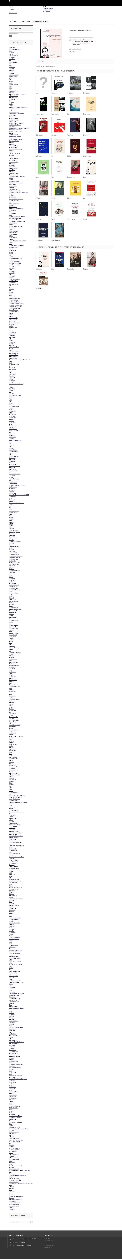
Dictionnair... (86, 114)
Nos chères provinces (14, 298)
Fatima (10, 88)
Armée (10, 110)
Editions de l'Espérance (15, 590)
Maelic (10, 1005)
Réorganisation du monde (15, 1075)
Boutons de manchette (14, 49)
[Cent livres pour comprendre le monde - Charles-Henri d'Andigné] (75, 209)
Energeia (11, 427)
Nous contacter (13, 13)
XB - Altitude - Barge (14, 868)
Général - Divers (13, 207)
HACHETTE (12, 655)
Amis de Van (12, 475)
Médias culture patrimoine (15, 881)
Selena (10, 504)
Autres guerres (12, 115)
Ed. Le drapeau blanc (14, 853)
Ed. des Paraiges (13, 300)
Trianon (11, 1037)
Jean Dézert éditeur (14, 1043)
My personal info (49, 1245)
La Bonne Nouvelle (13, 831)
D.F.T (10, 480)
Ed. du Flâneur (12, 1072)
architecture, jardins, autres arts (17, 94)
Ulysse (10, 409)
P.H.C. (10, 371)
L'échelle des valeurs (14, 1178)
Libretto (11, 641)
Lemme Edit (12, 535)
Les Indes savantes (14, 633)
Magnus (11, 622)
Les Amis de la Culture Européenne (18, 1079)
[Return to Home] (10, 21)
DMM (10, 813)
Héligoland (11, 462)
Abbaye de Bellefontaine (15, 652)
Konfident (11, 528)
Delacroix (11, 289)
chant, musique (13, 97)
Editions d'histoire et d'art (15, 305)
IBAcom (11, 1101)
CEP (10, 1038)
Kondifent (11, 1013)
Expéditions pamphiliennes (16, 1064)
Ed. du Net (11, 1083)
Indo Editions (12, 1034)
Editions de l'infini (13, 451)
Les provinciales (13, 818)
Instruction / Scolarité (14, 154)
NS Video (11, 549)
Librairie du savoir (13, 1053)
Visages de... (70, 269)
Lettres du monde (13, 356)
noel (10, 1143)
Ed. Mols (11, 639)
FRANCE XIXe (12, 121)
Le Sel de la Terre (13, 1157)
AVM (10, 538)
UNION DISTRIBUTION (15, 918)
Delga (10, 1112)
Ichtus (10, 1074)
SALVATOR (12, 807)
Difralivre (11, 292)
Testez (10, 754)
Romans (16, 21)
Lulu (10, 948)
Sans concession (13, 1051)
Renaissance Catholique (15, 1180)
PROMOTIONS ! (13, 189)
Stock (10, 688)
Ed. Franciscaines (13, 810)
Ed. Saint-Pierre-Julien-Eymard (17, 485)
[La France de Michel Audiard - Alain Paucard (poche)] (43, 146)
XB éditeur (11, 869)
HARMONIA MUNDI (14, 905)
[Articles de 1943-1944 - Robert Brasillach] (43, 259)
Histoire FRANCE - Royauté (16, 123)
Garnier (11, 606)
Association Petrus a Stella (16, 836)
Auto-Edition (12, 268)
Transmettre (12, 578)
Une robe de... (55, 240)
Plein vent (11, 718)
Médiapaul (11, 602)
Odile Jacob (12, 684)
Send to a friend (76, 49)
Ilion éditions (12, 696)
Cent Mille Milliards (14, 720)
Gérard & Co (12, 321)
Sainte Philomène (13, 861)
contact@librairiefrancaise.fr (23, 1245)
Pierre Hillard (12, 377)
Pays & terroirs (13, 374)
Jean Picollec (12, 779)
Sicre (10, 398)
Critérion (11, 516)
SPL (10, 401)
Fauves (11, 340)
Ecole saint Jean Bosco (15, 961)
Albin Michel (12, 668)
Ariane (10, 752)
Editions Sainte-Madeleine (15, 556)
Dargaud (11, 517)
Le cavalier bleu (13, 612)
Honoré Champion (13, 430)
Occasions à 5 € (13, 174)
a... (84, 198)
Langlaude (11, 345)
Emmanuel (11, 543)
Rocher (10, 683)
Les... (84, 177)
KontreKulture (12, 332)
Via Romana (12, 815)
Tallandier (11, 604)
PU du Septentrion (13, 625)
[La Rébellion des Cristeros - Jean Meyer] (43, 278)
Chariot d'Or (12, 749)
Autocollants (12, 59)
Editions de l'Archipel (14, 686)
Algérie (10, 242)
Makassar (11, 1059)
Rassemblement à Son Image (16, 812)
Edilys (10, 963)
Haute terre (11, 435)
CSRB (10, 873)
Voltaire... (70, 135)
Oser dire (11, 763)
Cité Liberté (12, 1100)
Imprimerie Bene (13, 327)
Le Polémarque (13, 895)
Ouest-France (12, 369)
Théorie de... (39, 135)
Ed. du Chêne (12, 1082)
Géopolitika (12, 1022)
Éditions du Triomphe (14, 557)
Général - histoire (13, 118)
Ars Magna (11, 490)
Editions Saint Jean (14, 1001)
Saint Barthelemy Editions (15, 1116)
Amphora (11, 1069)
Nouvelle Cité (12, 710)
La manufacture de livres (15, 609)
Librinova (11, 728)
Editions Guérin (13, 482)
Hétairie (11, 897)
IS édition (11, 709)
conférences (12, 67)
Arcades (11, 989)
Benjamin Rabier (13, 145)
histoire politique (13, 186)
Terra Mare (11, 540)
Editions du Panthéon (14, 699)
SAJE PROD (12, 551)
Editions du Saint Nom (14, 308)
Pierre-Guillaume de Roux (15, 797)
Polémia (11, 379)
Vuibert (10, 783)
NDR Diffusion (12, 1133)
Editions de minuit (13, 607)
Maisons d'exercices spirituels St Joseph (19, 359)
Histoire (11, 117)
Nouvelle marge (13, 1000)
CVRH (10, 454)
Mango (10, 520)
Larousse (11, 681)
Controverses (12, 213)
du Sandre (11, 911)
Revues (11, 390)
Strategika (11, 1024)
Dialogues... (86, 93)
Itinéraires (11, 445)
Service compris (13, 1098)
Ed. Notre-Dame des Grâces (16, 303)
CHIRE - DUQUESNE (14, 971)
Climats (11, 934)
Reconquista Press (14, 956)
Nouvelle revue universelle (15, 1165)
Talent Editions (12, 713)
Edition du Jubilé (13, 553)
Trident (10, 979)
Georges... (70, 93)
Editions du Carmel (14, 585)
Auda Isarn (11, 266)
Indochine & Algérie (14, 112)
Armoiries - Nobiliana (14, 1148)
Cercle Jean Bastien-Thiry (15, 279)
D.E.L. (10, 287)
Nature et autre (12, 197)
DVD (10, 80)
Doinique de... (71, 177)
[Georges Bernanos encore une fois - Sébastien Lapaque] (75, 83)
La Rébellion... (39, 288)
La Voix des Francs (14, 1204)
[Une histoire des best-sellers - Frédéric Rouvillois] (91, 209)
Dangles (11, 746)
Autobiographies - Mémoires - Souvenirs (19, 128)
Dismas (11, 294)
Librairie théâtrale (13, 1091)
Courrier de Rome (13, 284)
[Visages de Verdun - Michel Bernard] (75, 259)
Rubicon (11, 448)
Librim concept (12, 464)
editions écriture (13, 450)
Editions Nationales (14, 311)
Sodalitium (11, 491)
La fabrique (11, 501)
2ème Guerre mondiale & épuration (18, 107)
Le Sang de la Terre (14, 347)
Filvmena (11, 844)
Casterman (11, 926)
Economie (11, 1145)
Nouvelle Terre (12, 765)
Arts (10, 89)
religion (10, 83)
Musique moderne (13, 75)
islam (10, 137)
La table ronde (12, 599)
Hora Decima (12, 565)
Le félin (11, 913)
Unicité (10, 902)
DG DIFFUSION (13, 744)
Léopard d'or (12, 467)
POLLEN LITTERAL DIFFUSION (17, 795)
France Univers (13, 429)
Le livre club (12, 459)
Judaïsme (11, 142)
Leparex (11, 350)
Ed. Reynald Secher (14, 554)
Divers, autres (12, 184)
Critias (10, 1026)
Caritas (10, 886)
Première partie (13, 849)
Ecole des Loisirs (13, 945)
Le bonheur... (87, 156)
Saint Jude (11, 821)
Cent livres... (71, 219)
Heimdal (11, 253)
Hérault (10, 1090)
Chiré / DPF (12, 977)
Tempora (11, 1093)
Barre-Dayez (12, 271)
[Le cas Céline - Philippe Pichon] (43, 167)
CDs (10, 63)
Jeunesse (11, 70)
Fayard (10, 675)
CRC (10, 285)
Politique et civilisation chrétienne (17, 216)
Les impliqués (12, 337)
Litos (10, 712)
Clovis (10, 805)
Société (11, 239)
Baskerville (11, 273)
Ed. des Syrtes (13, 908)
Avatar (10, 269)
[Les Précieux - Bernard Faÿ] (75, 188)
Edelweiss (11, 1016)
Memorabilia (12, 890)
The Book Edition (13, 1021)
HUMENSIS (12, 742)
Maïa (10, 1120)
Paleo (10, 966)
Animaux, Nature (13, 247)
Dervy (10, 1085)
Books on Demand (13, 620)
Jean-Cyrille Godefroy (14, 799)
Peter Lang (11, 376)
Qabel (10, 852)
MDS (10, 507)
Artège (10, 670)
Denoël (10, 596)
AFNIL (10, 1103)
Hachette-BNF (12, 733)
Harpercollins (12, 721)
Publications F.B (13, 470)
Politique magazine (14, 1206)
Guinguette (11, 68)
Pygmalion (11, 929)
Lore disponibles (13, 417)
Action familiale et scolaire (15, 258)
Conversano (12, 997)
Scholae (11, 968)
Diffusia (11, 820)
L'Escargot (11, 855)
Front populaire (12, 1201)
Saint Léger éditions (14, 564)
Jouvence (11, 778)
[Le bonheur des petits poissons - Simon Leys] (91, 146)
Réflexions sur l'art (13, 96)
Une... (85, 219)
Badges (11, 54)
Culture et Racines (13, 530)
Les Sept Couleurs (13, 351)
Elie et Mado (12, 987)
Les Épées (11, 1188)
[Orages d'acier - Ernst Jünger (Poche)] (91, 259)
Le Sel (10, 969)
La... (52, 269)
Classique (11, 73)
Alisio (10, 789)
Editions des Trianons (14, 466)
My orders (47, 1238)
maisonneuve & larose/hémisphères (18, 802)
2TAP (10, 1124)
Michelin (11, 519)
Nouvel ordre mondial (14, 1141)
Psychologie (12, 195)
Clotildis (11, 876)
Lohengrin (11, 1009)
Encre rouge (12, 1088)
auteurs (11, 248)
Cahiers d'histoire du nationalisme (17, 1175)
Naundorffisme (12, 1050)
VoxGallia (11, 1003)
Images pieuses (13, 223)
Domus (10, 847)
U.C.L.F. (11, 408)
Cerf (10, 651)
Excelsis (11, 581)
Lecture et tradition (13, 1182)
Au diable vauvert (13, 628)
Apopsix (11, 477)
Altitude (11, 871)
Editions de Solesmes (14, 570)
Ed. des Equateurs (13, 919)
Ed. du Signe (12, 422)
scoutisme (11, 150)
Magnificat (11, 522)
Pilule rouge (12, 1014)
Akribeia (11, 260)
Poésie (10, 229)
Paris (10, 202)
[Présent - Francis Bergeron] (59, 125)
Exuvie (10, 755)
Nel (9, 366)
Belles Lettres (12, 496)
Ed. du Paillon (12, 1046)
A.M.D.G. (11, 257)
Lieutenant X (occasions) (15, 149)
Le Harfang (11, 1186)
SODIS (10, 591)
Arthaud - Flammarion (14, 923)
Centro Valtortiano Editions (16, 842)
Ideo (10, 723)
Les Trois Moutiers (13, 353)
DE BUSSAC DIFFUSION (15, 964)
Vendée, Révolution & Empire (16, 113)
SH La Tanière (12, 580)
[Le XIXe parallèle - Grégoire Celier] (59, 209)
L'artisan (11, 715)
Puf (10, 385)
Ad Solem (11, 707)
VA (9, 623)
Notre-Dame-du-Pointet (15, 1067)
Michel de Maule (13, 610)
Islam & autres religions (15, 136)
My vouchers (48, 1247)
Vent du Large (12, 411)
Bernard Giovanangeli (14, 725)
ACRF (10, 960)
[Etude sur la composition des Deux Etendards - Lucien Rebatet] (43, 188)
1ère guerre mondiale (14, 108)
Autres (10, 51)
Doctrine (11, 211)
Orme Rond (12, 368)
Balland (11, 615)
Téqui (10, 548)
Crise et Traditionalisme (15, 218)
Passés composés (13, 792)
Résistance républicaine (15, 952)
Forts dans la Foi (13, 318)
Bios (10, 985)
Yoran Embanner (13, 800)
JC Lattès (11, 657)
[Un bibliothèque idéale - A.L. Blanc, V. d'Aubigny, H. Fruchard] (59, 146)
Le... (68, 114)
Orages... (85, 269)
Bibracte (11, 1104)
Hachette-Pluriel (13, 680)
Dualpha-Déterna (13, 297)
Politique (11, 179)
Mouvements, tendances (15, 129)
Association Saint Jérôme (15, 950)
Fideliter (11, 316)
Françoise (11, 1194)
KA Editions (12, 768)
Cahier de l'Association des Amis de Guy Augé (21, 1183)
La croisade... (55, 114)
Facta (10, 314)
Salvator (11, 816)
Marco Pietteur (12, 750)
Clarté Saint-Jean (13, 281)
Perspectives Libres (14, 729)
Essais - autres (13, 234)
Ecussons (11, 52)
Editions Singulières (14, 456)
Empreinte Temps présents (16, 832)
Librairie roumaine (13, 1035)
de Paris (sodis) (13, 617)
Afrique (10, 244)
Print (73, 51)
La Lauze (11, 1137)
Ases (10, 446)
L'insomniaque (12, 461)
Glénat (10, 694)
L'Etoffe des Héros (13, 1108)
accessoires (12, 47)
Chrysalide (11, 1058)
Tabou (10, 1172)
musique (11, 171)
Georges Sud (12, 414)
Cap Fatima (12, 1080)
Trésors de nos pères (14, 1127)
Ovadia (10, 1109)
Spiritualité (11, 205)
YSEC (10, 413)
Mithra (10, 361)
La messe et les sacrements (16, 208)
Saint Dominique (13, 882)
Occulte (11, 178)
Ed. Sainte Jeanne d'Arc (15, 980)
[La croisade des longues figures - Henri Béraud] (59, 104)
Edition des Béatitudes (14, 953)
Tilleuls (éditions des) (14, 1138)
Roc (10, 392)
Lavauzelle (11, 741)
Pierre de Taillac (13, 512)
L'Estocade (11, 865)
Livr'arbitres (12, 1114)
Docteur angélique (13, 823)
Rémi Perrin (12, 388)
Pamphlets (11, 187)
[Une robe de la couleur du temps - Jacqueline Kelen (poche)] (59, 230)
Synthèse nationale (14, 406)
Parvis (10, 1071)
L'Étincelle (11, 1198)
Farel (10, 544)
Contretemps (12, 829)
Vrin (10, 472)
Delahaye (11, 1017)
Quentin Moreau (13, 834)
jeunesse (11, 81)
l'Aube (10, 916)
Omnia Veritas (12, 469)
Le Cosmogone (13, 1040)
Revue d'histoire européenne (16, 1196)
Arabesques (12, 1066)
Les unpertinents (13, 767)
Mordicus (11, 689)
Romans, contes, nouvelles (16, 226)
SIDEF (10, 453)
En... (52, 177)
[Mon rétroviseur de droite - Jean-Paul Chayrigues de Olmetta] (59, 83)
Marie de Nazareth (13, 837)
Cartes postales (13, 62)
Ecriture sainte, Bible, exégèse (17, 221)
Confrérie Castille (13, 976)
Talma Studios (12, 726)
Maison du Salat (13, 358)
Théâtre (11, 236)
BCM (10, 274)
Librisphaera (12, 1077)
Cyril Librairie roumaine (15, 1117)
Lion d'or (11, 984)
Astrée (10, 1011)
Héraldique (11, 92)
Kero (10, 692)
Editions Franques (13, 310)
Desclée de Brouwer (14, 665)
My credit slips (48, 1240)
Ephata (10, 731)
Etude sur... (39, 198)
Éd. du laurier (12, 561)
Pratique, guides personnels (16, 199)
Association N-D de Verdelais (16, 993)
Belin (10, 794)
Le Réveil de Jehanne (14, 1056)
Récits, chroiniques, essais (16, 1140)
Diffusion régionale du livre (15, 887)
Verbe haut (11, 894)
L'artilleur (11, 664)
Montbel (11, 649)
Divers (10, 65)
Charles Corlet (12, 1096)
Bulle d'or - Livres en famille (16, 1027)
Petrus (10, 575)
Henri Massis (12, 160)
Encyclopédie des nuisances (16, 503)
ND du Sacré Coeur (14, 364)
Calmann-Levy (12, 691)
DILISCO (11, 771)
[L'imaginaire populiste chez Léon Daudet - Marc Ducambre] (43, 230)
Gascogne (11, 903)
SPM (10, 339)
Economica (12, 992)
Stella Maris (12, 405)
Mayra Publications (14, 995)
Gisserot (11, 533)
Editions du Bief (13, 627)
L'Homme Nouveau (13, 546)
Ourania (11, 808)
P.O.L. (10, 372)
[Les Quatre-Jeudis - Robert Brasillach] (91, 167)
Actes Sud (11, 931)
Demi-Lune (11, 762)
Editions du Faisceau (14, 998)
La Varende (12, 165)
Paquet (10, 705)
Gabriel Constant (13, 319)
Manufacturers (18, 1215)
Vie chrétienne (12, 210)
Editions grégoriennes (14, 532)
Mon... (53, 93)
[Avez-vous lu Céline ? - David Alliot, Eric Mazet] (43, 104)
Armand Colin (12, 667)
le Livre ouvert (12, 583)
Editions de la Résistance (15, 306)
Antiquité (11, 133)
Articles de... (39, 269)
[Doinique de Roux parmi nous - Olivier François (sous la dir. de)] (75, 167)
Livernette (11, 1019)
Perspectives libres (14, 1169)
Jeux (10, 60)
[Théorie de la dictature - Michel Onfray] (43, 125)
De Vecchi (11, 421)
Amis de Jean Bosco (14, 261)
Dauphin (11, 921)
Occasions (11, 155)
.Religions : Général (14, 141)
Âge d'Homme (12, 334)
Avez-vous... (39, 114)
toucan (10, 673)
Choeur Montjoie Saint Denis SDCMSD (19, 495)
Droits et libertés (13, 536)
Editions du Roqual (13, 1132)
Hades (10, 660)
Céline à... (38, 219)
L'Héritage (11, 1156)
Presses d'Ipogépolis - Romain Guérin (18, 1128)
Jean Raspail (12, 163)
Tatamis (11, 525)
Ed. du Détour (12, 636)
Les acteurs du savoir (14, 562)
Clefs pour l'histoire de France (16, 1042)
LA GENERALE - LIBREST (16, 736)
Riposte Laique (12, 425)
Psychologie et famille (14, 191)
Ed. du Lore (12, 416)
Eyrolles (11, 654)
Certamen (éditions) (14, 860)
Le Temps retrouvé (13, 889)
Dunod (10, 701)
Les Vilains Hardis (13, 355)
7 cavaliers (11, 858)
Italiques (11, 331)
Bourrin (10, 594)
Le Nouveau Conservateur (15, 1199)
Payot (10, 943)
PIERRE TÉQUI (13, 586)
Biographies (12, 126)
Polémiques (12, 380)
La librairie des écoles (14, 775)
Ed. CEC (11, 1111)
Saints (10, 215)
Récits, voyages (13, 237)
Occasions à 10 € (13, 173)
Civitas (10, 884)
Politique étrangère (13, 134)
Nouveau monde (13, 659)
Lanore (10, 776)
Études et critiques (26, 21)
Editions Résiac (13, 483)
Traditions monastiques (15, 541)
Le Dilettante (12, 947)
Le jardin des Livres (14, 773)
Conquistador (12, 282)
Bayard (10, 697)
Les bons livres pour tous (15, 440)
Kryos (10, 643)
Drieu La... (86, 135)
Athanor (11, 738)
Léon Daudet (12, 166)
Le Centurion (12, 828)
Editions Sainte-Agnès (14, 474)
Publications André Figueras (16, 384)
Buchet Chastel (13, 635)
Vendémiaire (12, 910)
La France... (39, 156)
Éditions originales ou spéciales (17, 176)
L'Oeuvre (11, 343)
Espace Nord (12, 458)
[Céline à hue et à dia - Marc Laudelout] (43, 209)
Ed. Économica (13, 487)
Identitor (11, 326)
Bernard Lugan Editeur (14, 958)
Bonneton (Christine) (14, 647)
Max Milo (11, 781)
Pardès (10, 955)
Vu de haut (11, 1174)
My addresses (48, 1243)
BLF (10, 442)
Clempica (11, 438)
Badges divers (12, 57)
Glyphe (10, 527)
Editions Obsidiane (13, 479)
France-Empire (12, 839)
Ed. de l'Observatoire (14, 937)
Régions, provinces (14, 200)
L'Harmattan (12, 335)
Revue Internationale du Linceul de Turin (19, 1170)
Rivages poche (12, 932)
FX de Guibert (12, 676)
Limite (10, 1185)
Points (10, 509)
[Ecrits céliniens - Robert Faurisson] (75, 146)
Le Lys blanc (12, 874)
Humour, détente (13, 1151)
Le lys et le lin (12, 1119)
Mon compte (46, 11)
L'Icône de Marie (13, 826)
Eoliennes (11, 804)
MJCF (10, 363)
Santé (10, 194)
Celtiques (11, 277)
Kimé (10, 506)
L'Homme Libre (12, 342)
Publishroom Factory (14, 1063)
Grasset (11, 678)
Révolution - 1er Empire (15, 125)
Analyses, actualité (14, 181)
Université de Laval (14, 879)
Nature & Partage (13, 770)
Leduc (10, 787)
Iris (9, 329)
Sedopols (11, 396)
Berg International (13, 593)
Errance (11, 940)
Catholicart (11, 1130)
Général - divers (13, 147)
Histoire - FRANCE (13, 120)
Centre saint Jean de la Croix (16, 857)
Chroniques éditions (14, 511)
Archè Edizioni (12, 250)
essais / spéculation (14, 219)
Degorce (11, 252)
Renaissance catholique (15, 824)
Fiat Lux (11, 760)
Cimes (10, 990)
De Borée (11, 614)
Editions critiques (13, 1061)
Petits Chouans (13, 972)
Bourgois (11, 638)
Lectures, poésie (13, 76)
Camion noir (12, 276)
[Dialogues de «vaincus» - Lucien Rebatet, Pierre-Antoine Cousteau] (91, 83)
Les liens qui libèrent (14, 939)
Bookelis (11, 704)
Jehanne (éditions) (13, 1006)
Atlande (11, 791)
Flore (10, 1032)
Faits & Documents (14, 1154)
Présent (11, 382)
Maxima (11, 734)
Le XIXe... (54, 219)
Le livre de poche (13, 662)
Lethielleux (11, 702)
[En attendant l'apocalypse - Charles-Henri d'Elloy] (59, 167)
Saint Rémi (11, 393)
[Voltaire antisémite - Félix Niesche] (75, 125)
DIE (10, 290)
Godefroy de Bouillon (14, 322)
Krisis (10, 433)
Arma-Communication (14, 265)
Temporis (11, 630)
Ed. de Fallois (12, 672)
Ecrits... (69, 156)
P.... (37, 93)
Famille (11, 104)
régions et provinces (14, 203)
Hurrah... (54, 198)
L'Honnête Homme (13, 866)
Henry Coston (12, 324)
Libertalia (11, 915)
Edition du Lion (12, 437)
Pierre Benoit (12, 170)
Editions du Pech (13, 559)
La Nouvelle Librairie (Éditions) (16, 1008)
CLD (10, 618)
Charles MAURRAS (14, 158)
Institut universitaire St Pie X (16, 982)
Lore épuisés (12, 419)
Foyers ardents (13, 1095)
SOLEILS (11, 900)
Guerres (11, 105)
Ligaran (11, 631)
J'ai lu (10, 927)
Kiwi (10, 786)
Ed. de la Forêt (12, 1087)
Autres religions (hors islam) (16, 139)
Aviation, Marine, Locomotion (16, 245)
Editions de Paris (13, 588)
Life (10, 573)
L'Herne (11, 935)
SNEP (10, 400)
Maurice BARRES (13, 168)
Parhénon (11, 1048)
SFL (10, 255)
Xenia (10, 498)
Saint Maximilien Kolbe (15, 395)
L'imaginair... (39, 240)
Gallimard (11, 598)
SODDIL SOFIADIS (14, 758)
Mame (10, 514)
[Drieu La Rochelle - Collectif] (91, 125)
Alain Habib (12, 1045)
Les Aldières (12, 488)
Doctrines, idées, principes (16, 182)
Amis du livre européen (15, 263)
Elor (10, 974)
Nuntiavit (11, 577)
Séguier (11, 906)
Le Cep (10, 1177)
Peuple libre (12, 572)
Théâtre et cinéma (13, 91)
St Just (11, 403)
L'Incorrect (11, 1191)
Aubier (10, 942)
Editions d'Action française (16, 898)
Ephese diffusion (13, 863)
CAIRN (10, 1135)
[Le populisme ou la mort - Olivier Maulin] (75, 104)
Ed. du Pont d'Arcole (14, 302)
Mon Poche (12, 646)
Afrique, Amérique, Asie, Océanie (17, 240)
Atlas (10, 443)
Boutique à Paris (47, 9)
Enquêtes (11, 102)
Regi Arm (11, 892)
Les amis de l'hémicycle (15, 1202)
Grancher (11, 747)
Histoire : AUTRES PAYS (15, 131)
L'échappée (12, 499)
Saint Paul (11, 567)
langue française (13, 232)
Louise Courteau (13, 757)
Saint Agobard (12, 493)
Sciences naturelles (14, 1149)
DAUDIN (11, 524)
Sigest (10, 739)
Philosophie (12, 1146)
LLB (10, 432)
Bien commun (12, 841)
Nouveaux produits (48, 8)
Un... (52, 156)
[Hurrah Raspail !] (59, 188)
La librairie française (14, 601)
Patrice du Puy (12, 1030)
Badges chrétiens (13, 55)
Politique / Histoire (13, 84)
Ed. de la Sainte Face (14, 1106)
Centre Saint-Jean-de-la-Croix (16, 845)
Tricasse (11, 1054)
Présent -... (54, 135)
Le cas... (38, 177)
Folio (10, 644)
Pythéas (11, 387)
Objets (10, 78)
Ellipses (11, 313)
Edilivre (11, 1125)
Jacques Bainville (13, 162)
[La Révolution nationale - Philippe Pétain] (59, 259)
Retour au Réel (12, 1029)
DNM (10, 878)
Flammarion (12, 924)
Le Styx (11, 348)
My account (49, 1235)
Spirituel (11, 71)
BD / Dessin (12, 99)
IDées (10, 424)
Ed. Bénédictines (13, 850)
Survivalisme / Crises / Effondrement (18, 192)
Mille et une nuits (13, 717)
